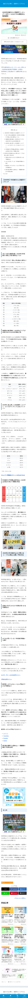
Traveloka (6, 736)
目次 (12, 130)
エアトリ (5, 733)
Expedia (5, 738)
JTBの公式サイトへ (6, 679)
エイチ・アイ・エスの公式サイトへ (10, 675)
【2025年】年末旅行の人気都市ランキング (14, 133)
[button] (22, 893)
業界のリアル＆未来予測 (8, 882)
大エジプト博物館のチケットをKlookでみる (13, 475)
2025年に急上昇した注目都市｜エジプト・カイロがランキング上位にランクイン (15, 145)
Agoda (5, 740)
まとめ (5, 173)
